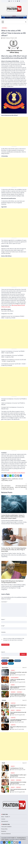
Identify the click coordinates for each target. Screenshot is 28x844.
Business (13, 692)
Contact (3, 819)
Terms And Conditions (6, 826)
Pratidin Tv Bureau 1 (6, 38)
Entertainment (14, 677)
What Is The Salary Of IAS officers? (16, 472)
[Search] (26, 22)
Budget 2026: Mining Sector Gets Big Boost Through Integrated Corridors (12, 581)
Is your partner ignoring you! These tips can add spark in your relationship (18, 720)
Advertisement (4, 821)
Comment (4, 602)
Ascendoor (22, 839)
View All (24, 667)
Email (3, 626)
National (4, 27)
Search (3, 652)
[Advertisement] (14, 131)
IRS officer (8, 479)
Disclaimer (3, 831)
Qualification (15, 479)
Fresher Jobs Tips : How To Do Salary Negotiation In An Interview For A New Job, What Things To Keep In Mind (13, 549)
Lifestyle (13, 703)
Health (12, 710)
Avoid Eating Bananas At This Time (16, 768)
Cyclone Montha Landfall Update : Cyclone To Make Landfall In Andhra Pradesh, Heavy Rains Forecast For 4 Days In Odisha (13, 517)
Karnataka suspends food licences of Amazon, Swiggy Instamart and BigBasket (18, 694)
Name (3, 619)
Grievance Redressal (6, 833)
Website (3, 632)
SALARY (10, 480)
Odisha (12, 670)
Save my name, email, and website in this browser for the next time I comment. (13, 639)
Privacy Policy (4, 829)
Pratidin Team (14, 674)
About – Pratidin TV (5, 816)
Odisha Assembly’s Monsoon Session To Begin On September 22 (17, 687)
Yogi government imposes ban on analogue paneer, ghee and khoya (18, 783)
